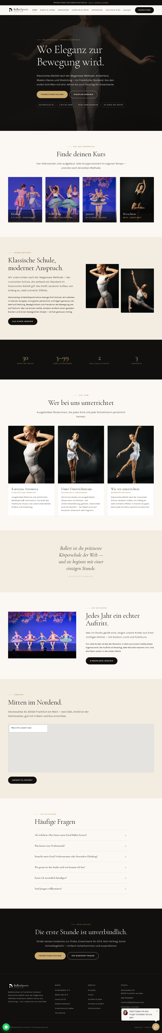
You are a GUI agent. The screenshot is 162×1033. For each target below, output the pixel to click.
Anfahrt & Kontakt (22, 780)
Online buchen (94, 1008)
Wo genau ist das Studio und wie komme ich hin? (60, 867)
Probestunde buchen (52, 94)
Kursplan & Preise (80, 10)
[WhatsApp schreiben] (6, 1026)
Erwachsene (63, 10)
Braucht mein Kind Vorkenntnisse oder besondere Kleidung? (66, 856)
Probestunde (144, 10)
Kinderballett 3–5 (62, 990)
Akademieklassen (62, 1004)
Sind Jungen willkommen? (48, 888)
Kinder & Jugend (47, 10)
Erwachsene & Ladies (64, 1008)
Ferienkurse (97, 10)
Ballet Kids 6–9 (61, 995)
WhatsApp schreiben (130, 1007)
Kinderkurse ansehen (101, 661)
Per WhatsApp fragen (83, 956)
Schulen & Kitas (113, 10)
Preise (90, 995)
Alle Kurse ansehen (22, 321)
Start (34, 10)
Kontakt (127, 10)
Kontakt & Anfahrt (96, 1004)
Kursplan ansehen (83, 94)
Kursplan (92, 990)
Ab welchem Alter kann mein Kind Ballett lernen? (61, 835)
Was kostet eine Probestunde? (50, 845)
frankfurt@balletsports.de (132, 1002)
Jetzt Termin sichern (98, 3)
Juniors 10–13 (60, 999)
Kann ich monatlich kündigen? (51, 877)
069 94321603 (127, 998)
